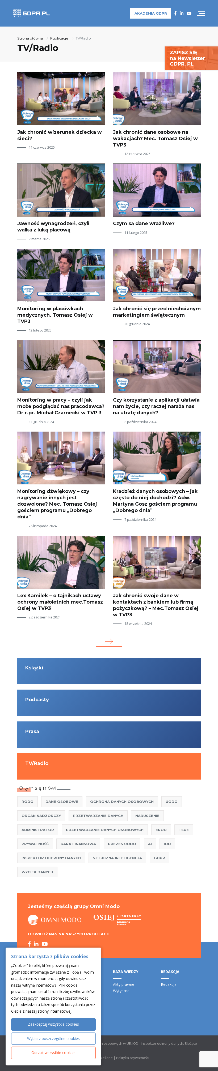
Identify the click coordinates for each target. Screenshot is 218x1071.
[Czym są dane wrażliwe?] (157, 190)
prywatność (35, 844)
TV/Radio (36, 763)
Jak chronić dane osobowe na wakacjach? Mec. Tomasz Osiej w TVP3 (155, 138)
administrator (38, 830)
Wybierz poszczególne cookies (53, 1038)
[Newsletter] (191, 57)
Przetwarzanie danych (98, 816)
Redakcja (169, 984)
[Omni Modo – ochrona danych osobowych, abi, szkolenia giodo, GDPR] (55, 920)
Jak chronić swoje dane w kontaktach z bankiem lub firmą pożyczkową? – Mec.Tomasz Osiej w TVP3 (156, 605)
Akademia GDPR (151, 13)
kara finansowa (78, 844)
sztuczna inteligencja (117, 858)
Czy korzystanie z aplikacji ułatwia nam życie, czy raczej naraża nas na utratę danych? (156, 406)
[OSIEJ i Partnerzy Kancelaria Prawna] (117, 920)
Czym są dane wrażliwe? (144, 223)
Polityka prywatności (132, 1057)
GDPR (159, 858)
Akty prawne (123, 984)
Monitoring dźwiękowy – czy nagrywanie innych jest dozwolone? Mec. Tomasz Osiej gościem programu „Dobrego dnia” (57, 504)
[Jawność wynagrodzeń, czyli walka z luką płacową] (61, 190)
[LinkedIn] (181, 13)
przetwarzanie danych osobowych (105, 830)
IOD (167, 844)
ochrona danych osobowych (122, 801)
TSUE (184, 830)
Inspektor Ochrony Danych (51, 858)
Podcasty (37, 700)
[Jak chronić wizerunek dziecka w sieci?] (61, 98)
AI (150, 844)
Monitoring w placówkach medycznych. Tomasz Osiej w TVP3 (55, 315)
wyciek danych (37, 872)
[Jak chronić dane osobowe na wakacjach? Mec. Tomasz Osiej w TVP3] (157, 98)
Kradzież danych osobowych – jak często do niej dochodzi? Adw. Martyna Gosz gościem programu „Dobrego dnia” (155, 500)
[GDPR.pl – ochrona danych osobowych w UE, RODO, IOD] (31, 13)
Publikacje (59, 38)
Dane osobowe (61, 801)
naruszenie (147, 816)
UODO (172, 801)
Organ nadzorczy (41, 816)
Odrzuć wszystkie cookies (53, 1052)
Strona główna (30, 38)
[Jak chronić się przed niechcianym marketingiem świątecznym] (157, 275)
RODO (27, 801)
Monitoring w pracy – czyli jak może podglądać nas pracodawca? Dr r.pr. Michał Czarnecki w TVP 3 (60, 406)
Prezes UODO (122, 844)
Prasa (32, 731)
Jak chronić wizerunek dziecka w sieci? (59, 135)
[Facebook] (175, 13)
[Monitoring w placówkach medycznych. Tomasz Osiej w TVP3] (61, 275)
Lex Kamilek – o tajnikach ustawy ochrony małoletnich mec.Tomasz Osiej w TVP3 (60, 602)
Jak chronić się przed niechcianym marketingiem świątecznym (157, 312)
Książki (34, 668)
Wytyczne (121, 990)
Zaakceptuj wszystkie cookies (53, 1024)
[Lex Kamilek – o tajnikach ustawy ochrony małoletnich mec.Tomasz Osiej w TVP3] (61, 562)
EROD (161, 830)
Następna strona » (109, 641)
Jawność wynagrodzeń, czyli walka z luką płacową (53, 227)
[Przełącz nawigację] (201, 13)
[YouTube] (189, 13)
